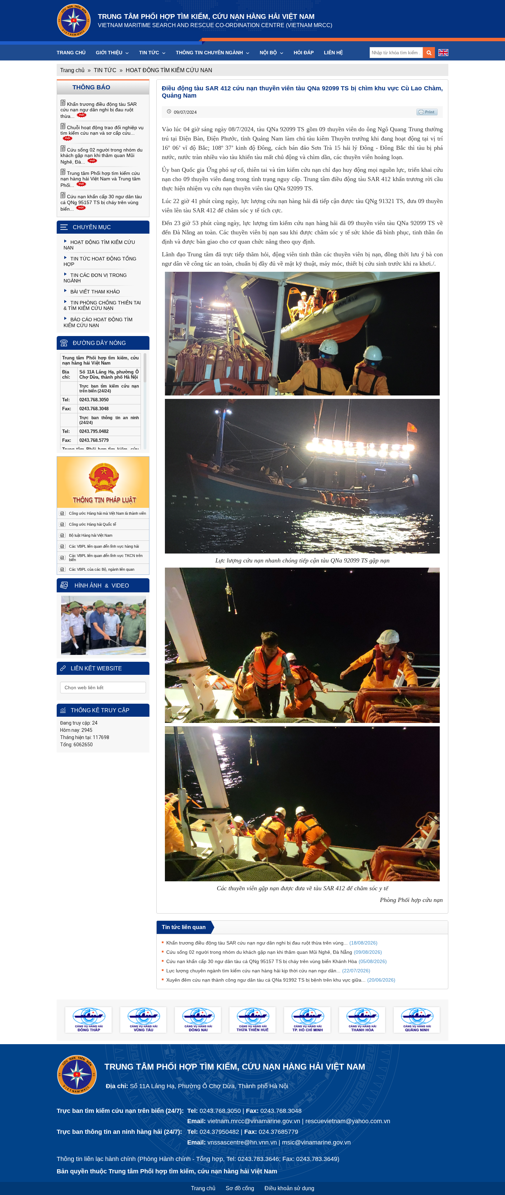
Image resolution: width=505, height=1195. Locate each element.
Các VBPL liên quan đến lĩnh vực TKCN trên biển (106, 558)
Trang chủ (71, 52)
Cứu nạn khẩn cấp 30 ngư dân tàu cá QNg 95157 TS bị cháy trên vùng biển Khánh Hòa (276, 961)
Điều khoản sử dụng (289, 1188)
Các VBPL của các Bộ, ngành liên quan (101, 569)
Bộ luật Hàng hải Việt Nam (90, 535)
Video (120, 586)
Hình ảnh (88, 586)
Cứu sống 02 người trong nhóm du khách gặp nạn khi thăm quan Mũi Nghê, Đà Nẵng (274, 952)
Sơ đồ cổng (240, 1188)
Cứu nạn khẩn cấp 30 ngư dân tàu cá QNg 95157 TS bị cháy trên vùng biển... (101, 203)
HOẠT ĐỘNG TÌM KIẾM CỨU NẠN (169, 70)
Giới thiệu (110, 52)
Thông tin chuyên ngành (210, 52)
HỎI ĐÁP (304, 52)
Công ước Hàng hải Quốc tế (92, 524)
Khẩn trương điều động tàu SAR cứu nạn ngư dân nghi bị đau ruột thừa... (98, 110)
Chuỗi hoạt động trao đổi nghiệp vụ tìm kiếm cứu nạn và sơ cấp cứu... (102, 130)
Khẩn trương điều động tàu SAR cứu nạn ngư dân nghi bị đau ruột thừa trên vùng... (272, 943)
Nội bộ (269, 52)
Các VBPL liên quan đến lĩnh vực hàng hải (104, 546)
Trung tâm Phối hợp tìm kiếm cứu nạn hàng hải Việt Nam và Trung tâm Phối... (100, 179)
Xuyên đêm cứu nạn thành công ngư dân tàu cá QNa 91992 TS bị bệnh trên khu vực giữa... (280, 980)
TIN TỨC (149, 52)
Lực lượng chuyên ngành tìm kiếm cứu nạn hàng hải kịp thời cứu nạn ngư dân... (268, 970)
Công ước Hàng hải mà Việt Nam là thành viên (107, 513)
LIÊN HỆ (333, 52)
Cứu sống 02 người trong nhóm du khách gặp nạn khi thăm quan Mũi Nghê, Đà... (101, 156)
